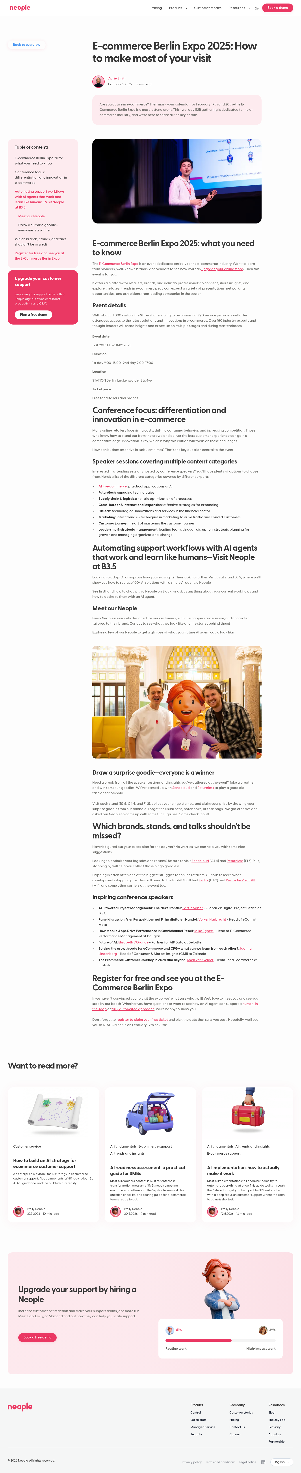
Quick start (198, 1419)
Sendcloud (181, 788)
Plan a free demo (33, 315)
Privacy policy (192, 1462)
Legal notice (247, 1462)
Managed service (202, 1427)
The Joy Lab (277, 1419)
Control (195, 1412)
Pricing (234, 1419)
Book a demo (278, 8)
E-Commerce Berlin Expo (118, 264)
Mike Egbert (204, 931)
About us (274, 1434)
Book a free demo (37, 1337)
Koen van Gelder (200, 960)
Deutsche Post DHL (241, 880)
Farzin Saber (192, 908)
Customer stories (241, 1412)
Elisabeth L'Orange (133, 942)
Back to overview (26, 45)
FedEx (204, 880)
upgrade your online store (222, 269)
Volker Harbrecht (212, 919)
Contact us (237, 1427)
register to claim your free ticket (142, 1020)
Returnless (205, 788)
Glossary (274, 1427)
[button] (178, 8)
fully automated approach (132, 1009)
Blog (271, 1412)
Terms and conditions (220, 1462)
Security (196, 1434)
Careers (235, 1434)
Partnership (276, 1441)
